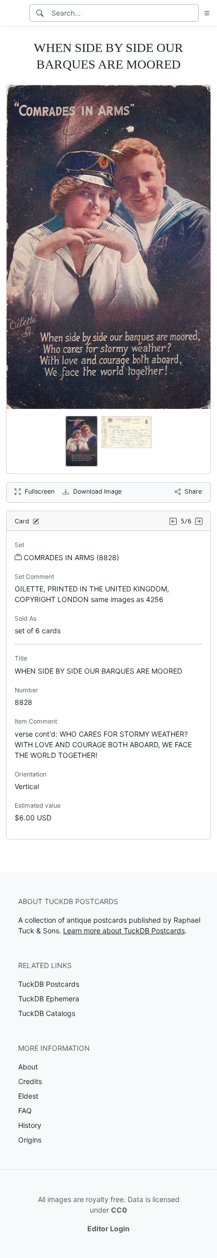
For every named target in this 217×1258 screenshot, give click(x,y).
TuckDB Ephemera (48, 998)
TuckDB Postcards (48, 984)
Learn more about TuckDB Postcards (124, 930)
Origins (29, 1139)
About (28, 1066)
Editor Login (108, 1228)
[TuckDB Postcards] (13, 13)
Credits (30, 1081)
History (29, 1125)
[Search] (40, 13)
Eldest (28, 1096)
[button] (205, 13)
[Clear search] (191, 13)
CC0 (119, 1210)
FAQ (25, 1110)
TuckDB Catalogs (46, 1013)
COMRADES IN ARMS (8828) (71, 557)
